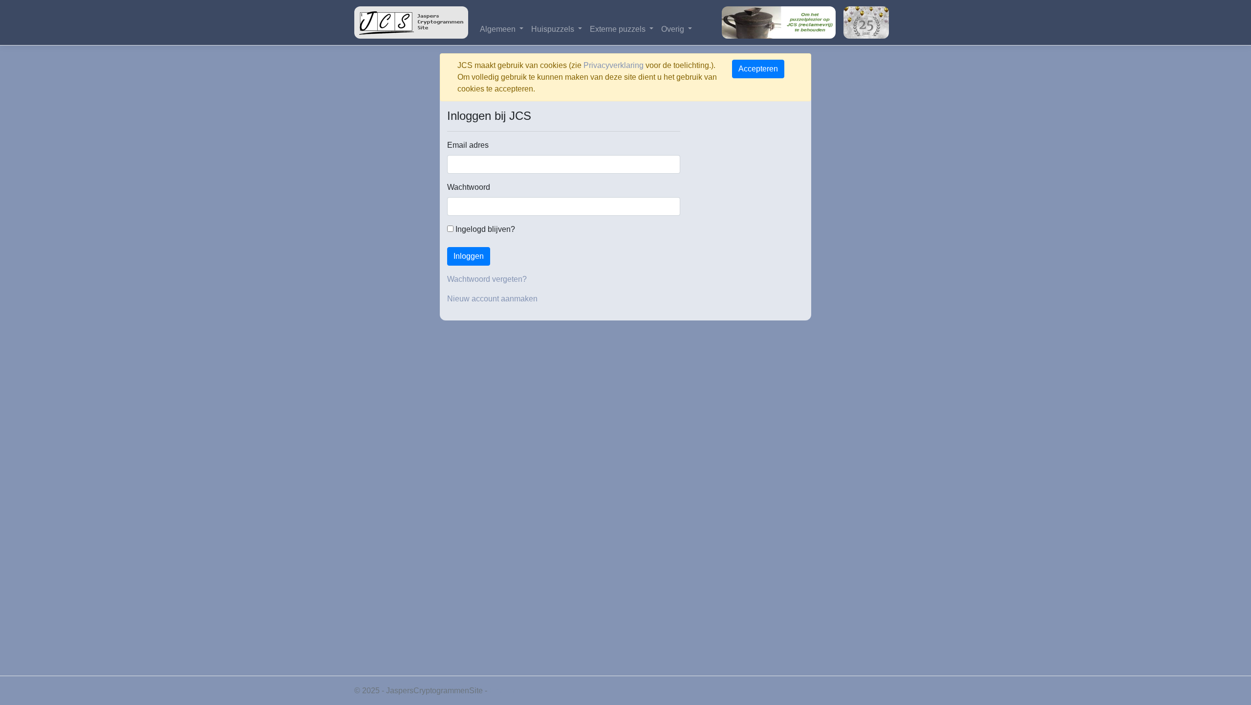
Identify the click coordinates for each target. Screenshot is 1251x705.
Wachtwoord (468, 187)
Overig (673, 29)
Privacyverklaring (613, 65)
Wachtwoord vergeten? (487, 279)
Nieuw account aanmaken (492, 299)
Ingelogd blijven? (484, 229)
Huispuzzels (553, 29)
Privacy (502, 690)
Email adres (468, 145)
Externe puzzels (618, 29)
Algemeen (499, 29)
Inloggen (468, 256)
